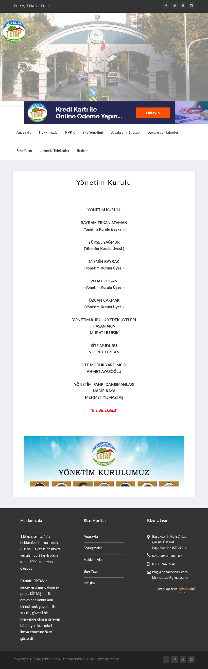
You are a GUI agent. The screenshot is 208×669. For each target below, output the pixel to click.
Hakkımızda (48, 132)
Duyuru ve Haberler (163, 132)
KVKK (70, 132)
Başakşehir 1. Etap (125, 132)
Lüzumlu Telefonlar (54, 151)
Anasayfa (23, 132)
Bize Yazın (24, 151)
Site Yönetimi (92, 132)
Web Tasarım (167, 589)
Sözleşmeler (93, 548)
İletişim (83, 151)
